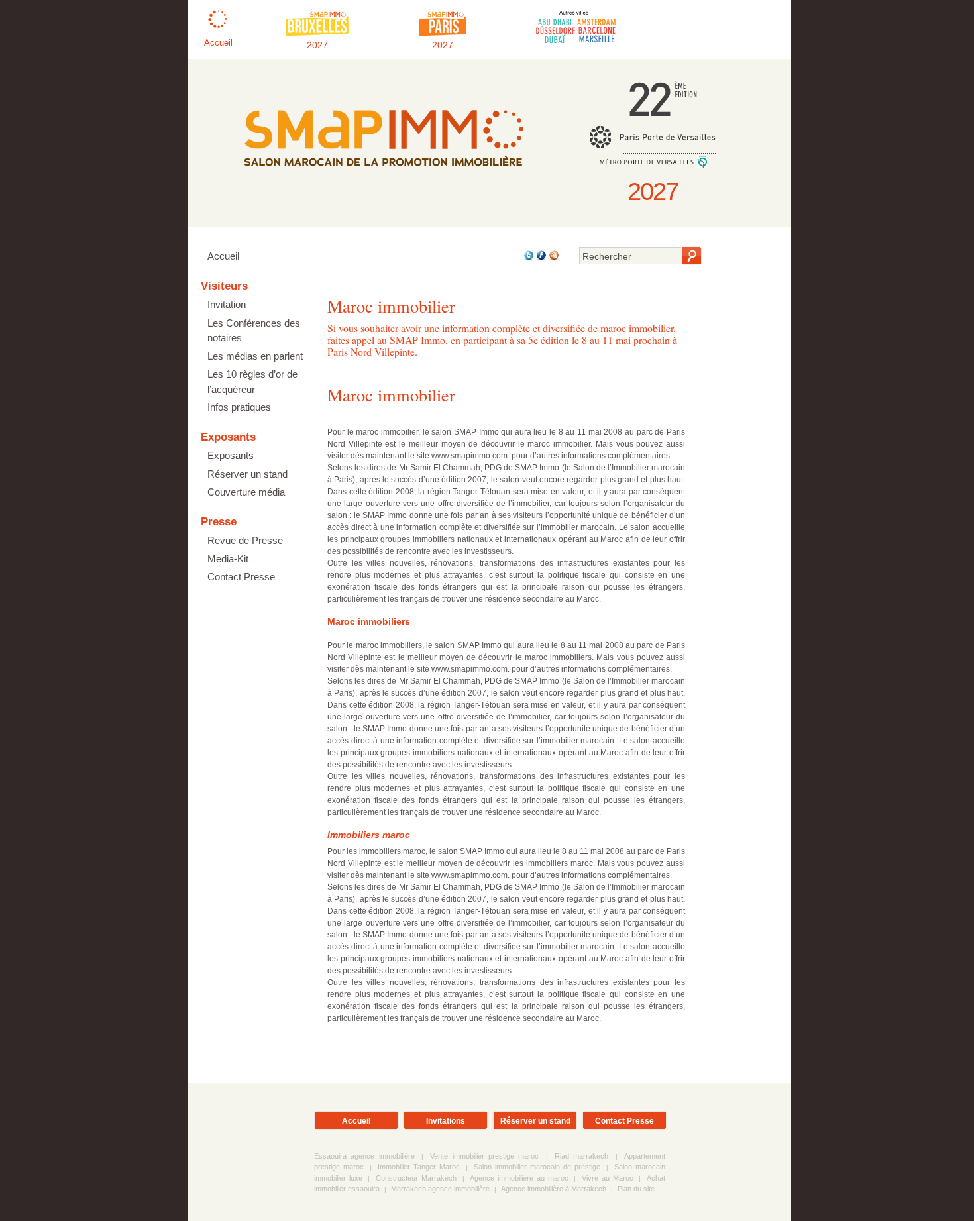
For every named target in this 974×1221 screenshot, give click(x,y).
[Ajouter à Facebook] (540, 258)
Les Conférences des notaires (253, 330)
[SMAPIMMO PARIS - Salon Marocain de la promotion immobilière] (383, 176)
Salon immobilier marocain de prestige (537, 1167)
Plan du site (636, 1189)
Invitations (445, 1121)
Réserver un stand (247, 474)
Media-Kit (227, 558)
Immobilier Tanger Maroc (419, 1167)
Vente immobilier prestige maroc (484, 1156)
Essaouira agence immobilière (364, 1156)
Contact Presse (241, 576)
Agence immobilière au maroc (519, 1178)
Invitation (226, 304)
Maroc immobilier (391, 394)
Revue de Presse (245, 540)
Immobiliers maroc (368, 834)
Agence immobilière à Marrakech (553, 1189)
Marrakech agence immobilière (440, 1189)
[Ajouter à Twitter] (527, 258)
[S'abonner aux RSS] (553, 258)
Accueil (223, 256)
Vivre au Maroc (607, 1178)
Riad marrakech (581, 1156)
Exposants (230, 455)
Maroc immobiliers (368, 621)
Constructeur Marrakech (416, 1178)
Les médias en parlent (255, 356)
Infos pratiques (239, 407)
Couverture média (246, 492)
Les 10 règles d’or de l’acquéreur (252, 381)
